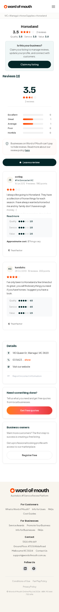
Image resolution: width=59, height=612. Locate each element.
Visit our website (21, 366)
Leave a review (31, 162)
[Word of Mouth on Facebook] (34, 568)
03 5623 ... (22, 359)
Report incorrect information (27, 376)
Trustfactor (16, 250)
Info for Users (39, 509)
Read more (13, 216)
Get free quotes (29, 410)
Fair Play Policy (40, 581)
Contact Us (41, 550)
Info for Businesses (25, 530)
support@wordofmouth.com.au (29, 555)
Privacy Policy (29, 587)
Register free (29, 455)
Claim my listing (29, 64)
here (27, 150)
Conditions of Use (21, 581)
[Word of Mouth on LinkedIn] (25, 568)
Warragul (14, 16)
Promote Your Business (38, 525)
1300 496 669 (30, 541)
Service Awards (16, 525)
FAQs (51, 509)
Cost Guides (29, 513)
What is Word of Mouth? (17, 509)
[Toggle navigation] (53, 6)
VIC (6, 16)
